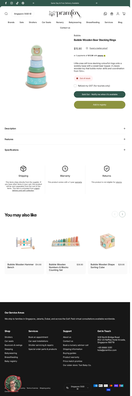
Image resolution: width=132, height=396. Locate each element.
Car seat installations (38, 341)
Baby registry (11, 361)
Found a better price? (99, 48)
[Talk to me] (13, 383)
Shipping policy (45, 388)
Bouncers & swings (13, 345)
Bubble (77, 35)
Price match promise (72, 361)
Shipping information (72, 349)
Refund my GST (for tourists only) (94, 85)
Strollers (9, 337)
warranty (78, 182)
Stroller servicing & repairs (40, 345)
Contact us (68, 341)
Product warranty (71, 357)
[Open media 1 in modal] (37, 66)
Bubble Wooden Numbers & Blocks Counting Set (58, 267)
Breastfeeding (11, 357)
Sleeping (9, 349)
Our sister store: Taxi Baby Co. (77, 365)
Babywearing (11, 353)
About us (67, 337)
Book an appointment (38, 337)
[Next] (96, 3)
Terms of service (32, 388)
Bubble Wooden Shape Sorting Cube (103, 266)
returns (119, 182)
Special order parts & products (42, 349)
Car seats (9, 341)
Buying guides (69, 353)
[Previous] (33, 3)
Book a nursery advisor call (75, 345)
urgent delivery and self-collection (25, 189)
